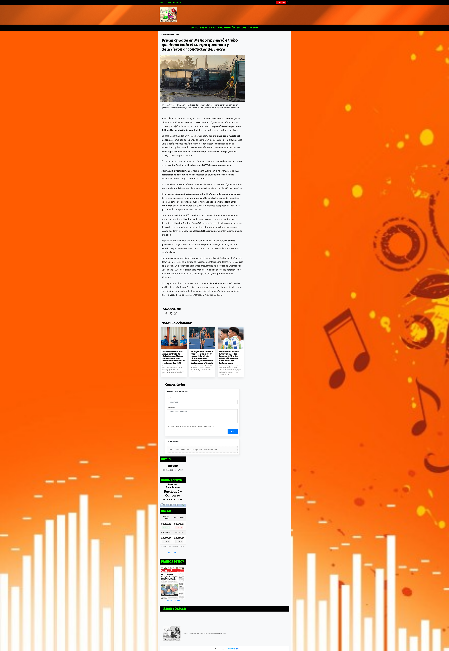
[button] (273, 2)
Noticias (241, 27)
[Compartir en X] (171, 313)
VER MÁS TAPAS (172, 600)
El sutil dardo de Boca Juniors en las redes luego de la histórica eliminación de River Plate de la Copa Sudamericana (229, 357)
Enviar (232, 432)
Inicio (194, 27)
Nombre (169, 398)
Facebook (172, 553)
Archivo (253, 27)
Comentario (171, 407)
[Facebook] (288, 2)
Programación (226, 27)
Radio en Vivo (207, 27)
